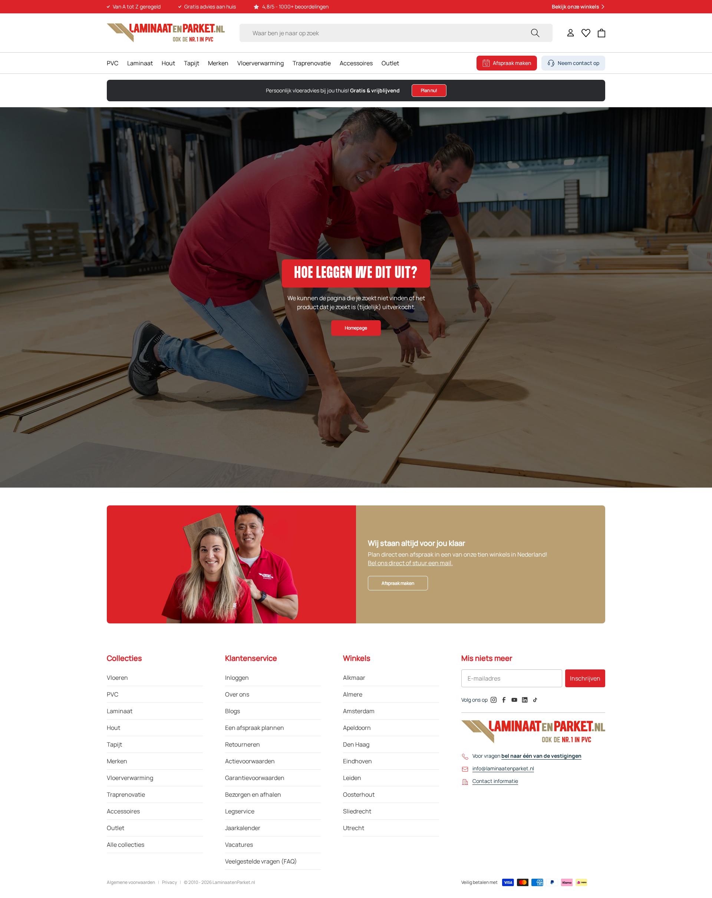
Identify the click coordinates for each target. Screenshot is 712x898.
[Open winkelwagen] (602, 33)
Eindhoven (357, 761)
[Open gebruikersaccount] (570, 33)
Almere (352, 694)
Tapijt (191, 63)
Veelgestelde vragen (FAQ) (261, 861)
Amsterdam (359, 711)
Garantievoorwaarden (254, 778)
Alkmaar (354, 678)
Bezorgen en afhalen (253, 794)
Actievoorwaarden (250, 761)
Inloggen (237, 678)
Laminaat (140, 63)
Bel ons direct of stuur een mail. (410, 563)
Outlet (390, 63)
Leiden (352, 778)
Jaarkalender (242, 828)
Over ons (237, 694)
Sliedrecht (357, 811)
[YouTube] (514, 700)
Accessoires (356, 63)
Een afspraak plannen (254, 728)
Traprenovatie (312, 63)
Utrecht (353, 828)
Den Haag (356, 744)
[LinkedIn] (525, 700)
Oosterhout (359, 794)
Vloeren (117, 678)
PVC (112, 63)
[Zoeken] (535, 32)
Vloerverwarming (260, 63)
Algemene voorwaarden (131, 882)
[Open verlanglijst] (585, 33)
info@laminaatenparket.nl (503, 768)
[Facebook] (504, 700)
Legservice (239, 811)
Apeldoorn (357, 728)
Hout (168, 63)
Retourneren (242, 744)
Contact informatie (495, 780)
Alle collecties (125, 844)
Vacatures (239, 844)
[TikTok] (535, 700)
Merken (218, 63)
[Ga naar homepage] (166, 32)
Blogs (232, 711)
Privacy (169, 882)
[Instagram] (494, 700)
